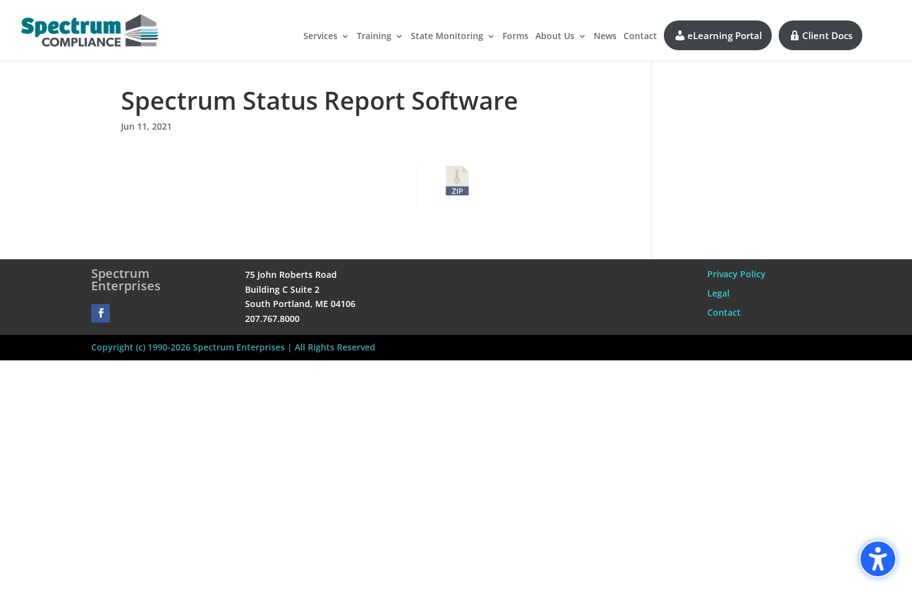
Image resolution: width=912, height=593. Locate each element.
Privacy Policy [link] (736, 274)
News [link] (605, 37)
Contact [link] (640, 37)
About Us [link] (554, 37)
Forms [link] (516, 37)
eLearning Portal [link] (724, 35)
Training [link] (374, 37)
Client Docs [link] (827, 35)
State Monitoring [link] (447, 37)
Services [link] (320, 37)
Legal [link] (718, 293)
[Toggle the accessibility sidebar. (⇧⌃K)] (877, 558)
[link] (90, 29)
